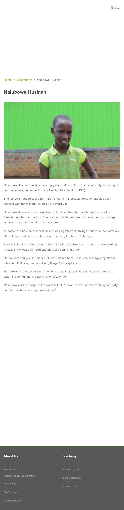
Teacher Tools (69, 486)
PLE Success (11, 469)
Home (8, 80)
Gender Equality (12, 500)
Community (24, 80)
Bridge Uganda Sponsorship (20, 475)
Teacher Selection (72, 478)
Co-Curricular (11, 492)
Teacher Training (71, 469)
